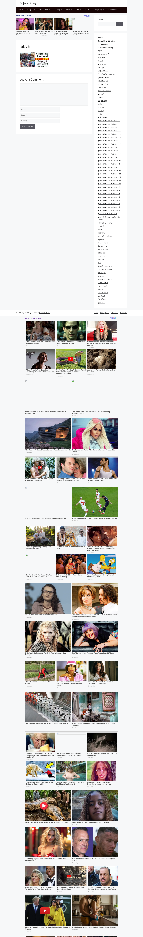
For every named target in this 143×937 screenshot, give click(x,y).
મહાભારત (88, 10)
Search (100, 20)
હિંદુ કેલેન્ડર (102, 299)
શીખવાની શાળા (103, 283)
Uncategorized (103, 44)
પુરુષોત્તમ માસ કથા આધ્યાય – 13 (109, 134)
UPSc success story (105, 48)
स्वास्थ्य (100, 51)
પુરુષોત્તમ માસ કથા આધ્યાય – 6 (109, 200)
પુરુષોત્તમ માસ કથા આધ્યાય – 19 (109, 154)
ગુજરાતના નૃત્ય (103, 81)
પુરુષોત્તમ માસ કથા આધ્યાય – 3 (109, 187)
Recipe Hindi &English (106, 41)
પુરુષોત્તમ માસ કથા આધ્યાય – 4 (109, 194)
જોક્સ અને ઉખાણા (104, 91)
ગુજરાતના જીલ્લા (103, 77)
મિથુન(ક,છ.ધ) (102, 246)
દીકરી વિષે (21, 10)
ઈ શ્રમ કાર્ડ (102, 58)
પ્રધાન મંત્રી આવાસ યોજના (107, 214)
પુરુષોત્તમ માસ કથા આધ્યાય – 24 (109, 174)
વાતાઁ (77, 10)
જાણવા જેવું (98, 10)
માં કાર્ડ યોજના (103, 243)
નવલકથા (101, 107)
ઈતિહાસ (29, 10)
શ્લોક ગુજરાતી (102, 286)
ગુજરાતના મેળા (103, 84)
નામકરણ (57, 10)
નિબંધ (100, 114)
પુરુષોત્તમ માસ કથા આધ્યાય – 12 (109, 131)
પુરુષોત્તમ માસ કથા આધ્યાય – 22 (109, 167)
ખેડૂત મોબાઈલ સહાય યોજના (108, 74)
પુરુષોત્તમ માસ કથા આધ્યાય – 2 (109, 157)
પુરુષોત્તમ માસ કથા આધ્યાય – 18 (109, 151)
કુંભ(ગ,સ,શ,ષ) (103, 71)
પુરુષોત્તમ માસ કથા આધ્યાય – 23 (109, 171)
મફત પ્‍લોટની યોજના (105, 236)
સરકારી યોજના (43, 10)
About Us (114, 313)
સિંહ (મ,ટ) (101, 296)
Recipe (100, 38)
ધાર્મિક (68, 10)
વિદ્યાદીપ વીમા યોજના (105, 266)
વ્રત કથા (101, 276)
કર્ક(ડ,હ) (101, 68)
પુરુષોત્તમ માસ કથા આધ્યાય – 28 (109, 180)
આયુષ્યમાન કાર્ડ (103, 54)
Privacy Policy (104, 313)
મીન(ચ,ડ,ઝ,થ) (103, 249)
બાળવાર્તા (101, 226)
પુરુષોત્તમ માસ (112, 10)
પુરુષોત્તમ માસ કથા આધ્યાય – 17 (109, 147)
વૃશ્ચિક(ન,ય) (102, 273)
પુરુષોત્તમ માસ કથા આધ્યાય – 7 (109, 204)
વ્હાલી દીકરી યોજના (105, 279)
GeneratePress (44, 313)
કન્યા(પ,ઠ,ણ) (102, 64)
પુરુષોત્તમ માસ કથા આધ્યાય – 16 (109, 144)
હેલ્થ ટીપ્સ (101, 303)
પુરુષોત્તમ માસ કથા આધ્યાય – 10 (109, 124)
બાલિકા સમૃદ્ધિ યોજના (105, 223)
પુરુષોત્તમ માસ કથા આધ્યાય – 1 (109, 121)
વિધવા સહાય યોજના (105, 269)
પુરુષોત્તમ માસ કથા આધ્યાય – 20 (109, 161)
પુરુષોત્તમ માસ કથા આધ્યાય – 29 (109, 184)
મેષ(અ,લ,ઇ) (102, 253)
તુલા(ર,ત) (101, 94)
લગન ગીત (101, 256)
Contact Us (123, 313)
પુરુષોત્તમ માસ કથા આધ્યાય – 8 (109, 207)
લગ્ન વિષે (101, 259)
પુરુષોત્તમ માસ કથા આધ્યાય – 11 (109, 127)
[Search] (119, 24)
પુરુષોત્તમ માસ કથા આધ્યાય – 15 (109, 141)
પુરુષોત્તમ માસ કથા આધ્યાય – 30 (109, 190)
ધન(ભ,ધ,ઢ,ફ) (102, 101)
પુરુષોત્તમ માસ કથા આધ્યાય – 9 (109, 210)
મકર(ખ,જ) (101, 233)
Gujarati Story (28, 3)
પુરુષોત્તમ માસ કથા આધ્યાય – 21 (109, 164)
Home (96, 313)
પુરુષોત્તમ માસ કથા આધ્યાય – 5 (109, 197)
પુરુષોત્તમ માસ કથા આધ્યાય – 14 (109, 137)
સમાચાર (100, 289)
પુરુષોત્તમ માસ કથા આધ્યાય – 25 (109, 177)
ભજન (100, 230)
